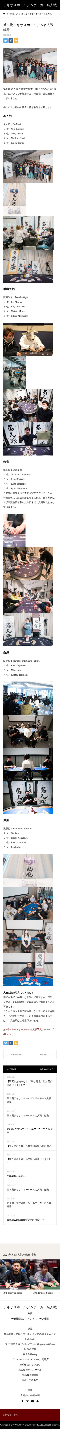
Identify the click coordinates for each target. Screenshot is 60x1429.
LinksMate (30, 1339)
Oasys (52, 1344)
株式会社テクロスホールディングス (22, 1334)
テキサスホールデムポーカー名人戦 (30, 5)
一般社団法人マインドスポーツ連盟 (30, 1318)
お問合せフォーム (11, 1415)
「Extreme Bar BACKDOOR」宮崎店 (30, 1359)
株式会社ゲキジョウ (30, 1364)
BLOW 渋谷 (30, 1349)
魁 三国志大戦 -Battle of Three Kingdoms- (26, 1344)
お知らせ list (45, 1069)
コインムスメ (49, 1334)
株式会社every (30, 1354)
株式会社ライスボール (30, 1370)
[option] (40, 1279)
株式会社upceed (30, 1375)
